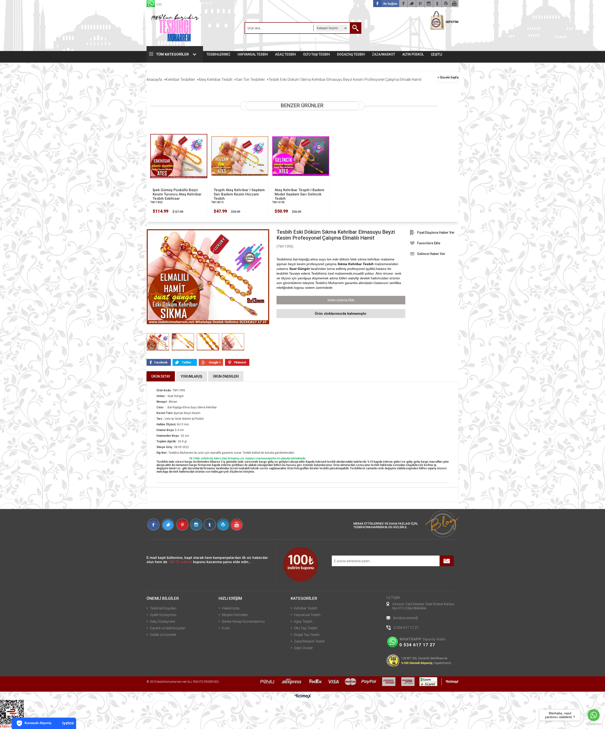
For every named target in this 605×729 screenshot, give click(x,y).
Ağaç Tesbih (303, 621)
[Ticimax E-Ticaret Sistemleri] (302, 696)
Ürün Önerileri (226, 376)
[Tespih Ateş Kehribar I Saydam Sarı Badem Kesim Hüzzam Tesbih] (239, 156)
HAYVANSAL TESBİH (253, 54)
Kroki (226, 628)
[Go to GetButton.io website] (593, 724)
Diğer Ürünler (303, 648)
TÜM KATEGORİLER (172, 54)
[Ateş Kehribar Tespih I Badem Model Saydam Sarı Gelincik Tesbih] (300, 156)
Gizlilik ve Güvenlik (163, 634)
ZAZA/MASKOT (383, 54)
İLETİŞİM (393, 597)
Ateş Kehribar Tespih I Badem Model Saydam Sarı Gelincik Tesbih (299, 194)
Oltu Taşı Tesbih (305, 628)
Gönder (447, 561)
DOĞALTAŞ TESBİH (351, 54)
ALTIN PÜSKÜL (413, 54)
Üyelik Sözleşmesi (163, 615)
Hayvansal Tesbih (307, 615)
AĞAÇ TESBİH (285, 54)
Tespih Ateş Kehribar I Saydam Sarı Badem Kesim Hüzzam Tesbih (239, 194)
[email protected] (405, 618)
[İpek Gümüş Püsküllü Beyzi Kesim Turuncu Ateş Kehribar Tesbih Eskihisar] (178, 156)
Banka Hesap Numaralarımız (243, 621)
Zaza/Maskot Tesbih (309, 641)
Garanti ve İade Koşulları (168, 628)
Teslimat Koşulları (163, 608)
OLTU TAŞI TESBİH (316, 54)
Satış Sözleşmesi (162, 621)
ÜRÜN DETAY (160, 376)
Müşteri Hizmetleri (235, 615)
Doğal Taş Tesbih (307, 634)
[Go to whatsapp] (594, 715)
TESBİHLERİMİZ (218, 54)
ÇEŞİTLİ (436, 54)
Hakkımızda (230, 608)
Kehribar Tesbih (305, 608)
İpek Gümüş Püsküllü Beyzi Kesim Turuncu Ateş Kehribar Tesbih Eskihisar (177, 194)
